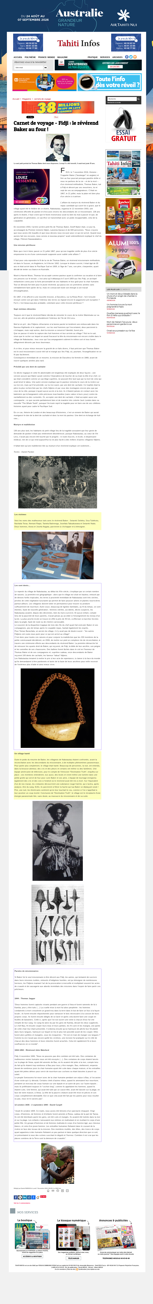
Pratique (93, 57)
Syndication (82, 1269)
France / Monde (46, 57)
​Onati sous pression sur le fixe (121, 331)
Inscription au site (93, 1269)
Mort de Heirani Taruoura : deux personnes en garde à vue (122, 323)
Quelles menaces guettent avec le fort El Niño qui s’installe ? (123, 314)
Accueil (18, 57)
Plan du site (71, 1269)
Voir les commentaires (22, 1203)
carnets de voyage (42, 99)
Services (105, 57)
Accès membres (60, 1269)
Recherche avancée (114, 102)
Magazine (62, 57)
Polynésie (30, 57)
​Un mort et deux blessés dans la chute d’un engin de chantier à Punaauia (122, 296)
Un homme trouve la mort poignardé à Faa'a (119, 305)
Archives (117, 57)
